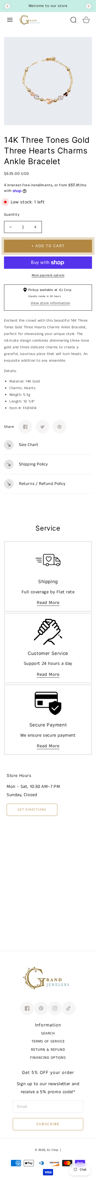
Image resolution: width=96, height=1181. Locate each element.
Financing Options (48, 1057)
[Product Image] (48, 81)
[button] (10, 20)
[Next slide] (88, 6)
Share (9, 426)
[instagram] (55, 1008)
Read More (48, 602)
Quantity (12, 214)
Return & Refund (48, 1049)
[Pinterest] (59, 427)
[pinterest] (41, 1008)
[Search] (73, 19)
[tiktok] (69, 1008)
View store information (50, 303)
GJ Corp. (53, 1150)
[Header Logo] (41, 19)
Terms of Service (48, 1041)
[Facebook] (25, 427)
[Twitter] (42, 427)
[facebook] (27, 1008)
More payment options (48, 275)
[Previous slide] (7, 6)
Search (48, 1033)
